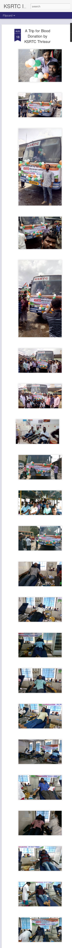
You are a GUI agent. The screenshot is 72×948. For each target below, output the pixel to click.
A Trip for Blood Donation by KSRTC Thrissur (37, 36)
